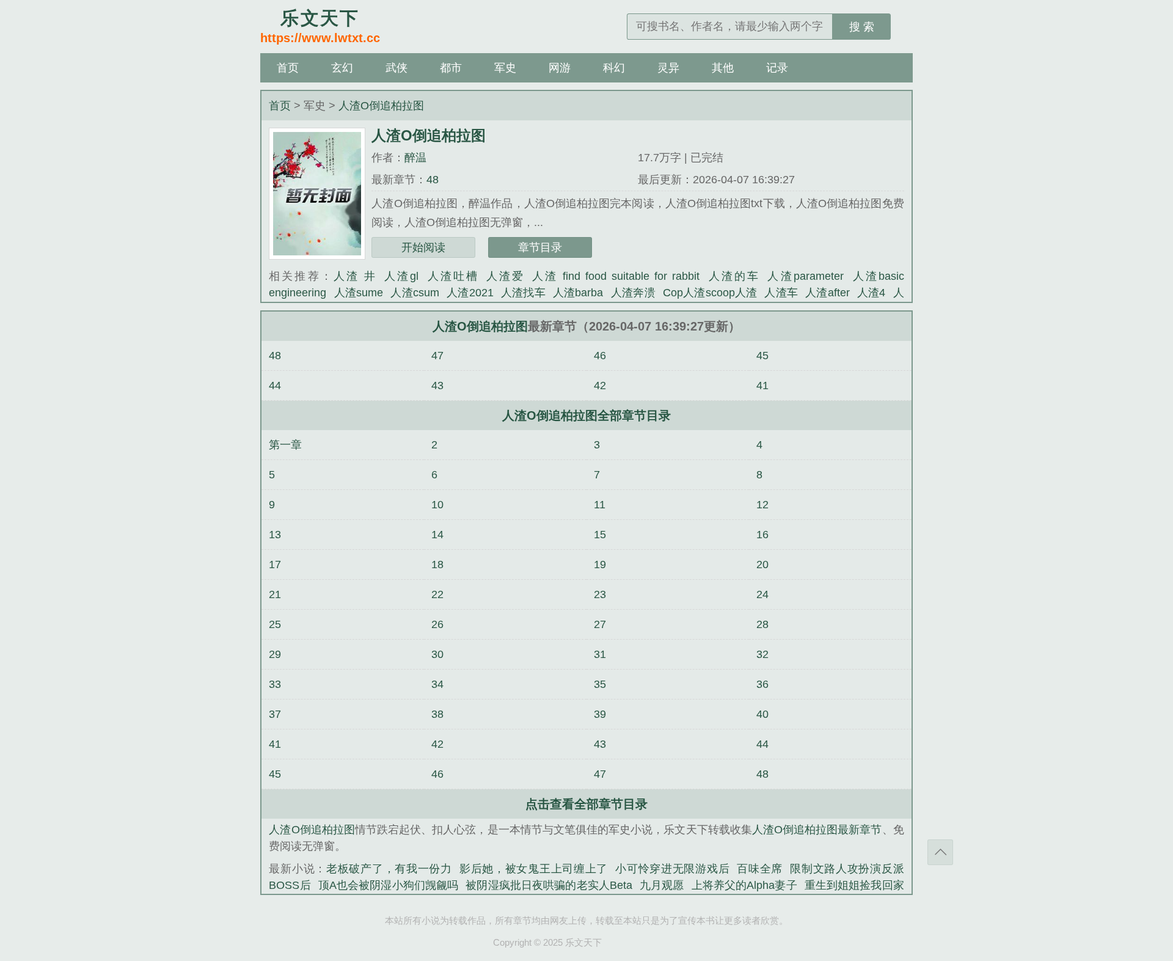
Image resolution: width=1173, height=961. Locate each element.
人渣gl (401, 276)
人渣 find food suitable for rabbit (616, 276)
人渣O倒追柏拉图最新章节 (817, 830)
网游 (560, 68)
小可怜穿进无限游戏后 (672, 869)
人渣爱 (505, 276)
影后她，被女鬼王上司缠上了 (533, 869)
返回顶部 (940, 852)
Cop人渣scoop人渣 (710, 293)
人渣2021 (470, 293)
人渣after (827, 293)
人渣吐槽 (452, 276)
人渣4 (871, 293)
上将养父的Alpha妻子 (744, 885)
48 (432, 180)
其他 (723, 68)
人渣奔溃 (633, 293)
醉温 (415, 158)
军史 (505, 68)
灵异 (668, 68)
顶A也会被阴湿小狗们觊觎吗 (388, 885)
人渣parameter (805, 276)
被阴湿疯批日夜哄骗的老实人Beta (549, 885)
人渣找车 (523, 293)
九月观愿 (662, 885)
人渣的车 (733, 276)
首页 (288, 68)
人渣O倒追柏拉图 (381, 106)
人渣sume (358, 293)
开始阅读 (423, 247)
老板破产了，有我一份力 (389, 869)
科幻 (614, 68)
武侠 (396, 68)
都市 (451, 68)
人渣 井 (355, 276)
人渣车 (781, 293)
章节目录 (540, 247)
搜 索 (861, 27)
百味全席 (760, 869)
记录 (777, 68)
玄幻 (342, 68)
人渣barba (578, 293)
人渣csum (414, 293)
